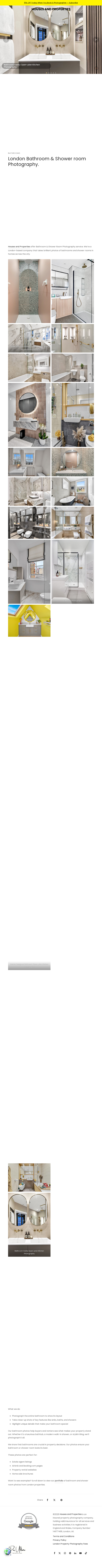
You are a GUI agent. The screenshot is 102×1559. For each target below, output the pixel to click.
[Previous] (6, 40)
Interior (27, 346)
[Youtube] (80, 1553)
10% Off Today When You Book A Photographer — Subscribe (51, 3)
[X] (54, 1500)
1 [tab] (46, 72)
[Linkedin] (75, 1553)
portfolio (59, 1480)
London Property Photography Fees (70, 1543)
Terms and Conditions (63, 1536)
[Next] (96, 40)
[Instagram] (65, 1553)
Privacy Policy (59, 1540)
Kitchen (24, 349)
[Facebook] (47, 1500)
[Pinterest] (61, 1500)
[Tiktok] (86, 1553)
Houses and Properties (19, 246)
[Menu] (5, 9)
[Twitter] (59, 1553)
